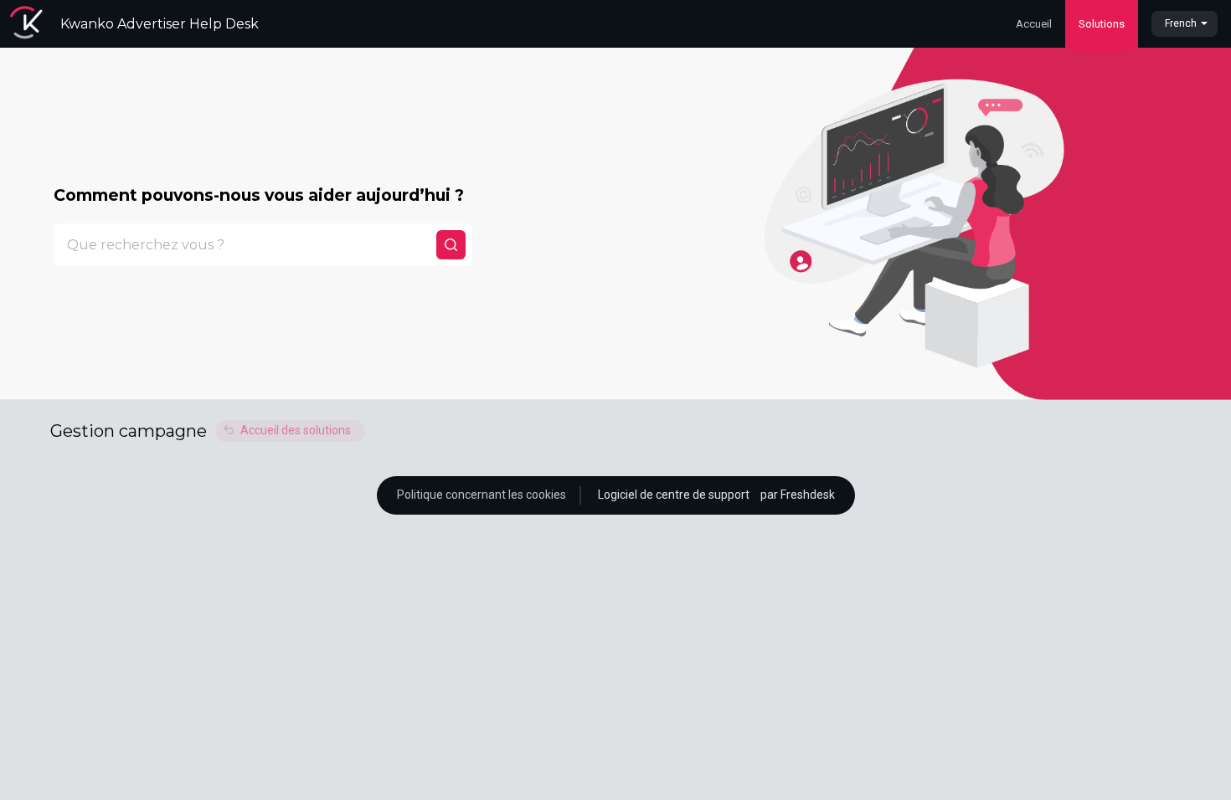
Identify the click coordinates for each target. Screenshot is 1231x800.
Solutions (1102, 24)
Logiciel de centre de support (675, 494)
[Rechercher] (451, 244)
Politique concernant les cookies (481, 494)
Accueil (1034, 24)
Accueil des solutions (295, 430)
